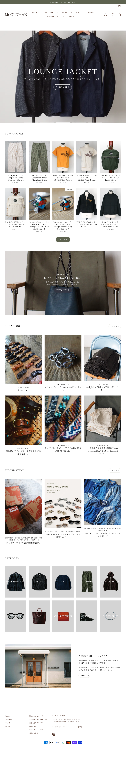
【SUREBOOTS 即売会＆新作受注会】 (23, 542)
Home (35, 12)
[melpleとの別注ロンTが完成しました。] (102, 358)
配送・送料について (36, 723)
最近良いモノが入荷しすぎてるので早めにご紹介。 (23, 452)
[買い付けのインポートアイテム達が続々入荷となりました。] (63, 418)
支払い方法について (36, 716)
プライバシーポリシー (36, 730)
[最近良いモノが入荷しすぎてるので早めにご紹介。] (23, 420)
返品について (33, 726)
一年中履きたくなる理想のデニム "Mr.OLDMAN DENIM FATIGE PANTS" (102, 451)
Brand (66, 12)
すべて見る (63, 239)
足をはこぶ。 (23, 390)
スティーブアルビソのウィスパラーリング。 (63, 388)
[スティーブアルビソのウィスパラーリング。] (63, 358)
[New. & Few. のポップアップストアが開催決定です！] (63, 503)
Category (49, 12)
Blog (91, 12)
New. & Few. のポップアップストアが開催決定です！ (63, 535)
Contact (73, 16)
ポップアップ (21, 540)
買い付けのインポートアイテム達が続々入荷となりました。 (63, 449)
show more (84, 675)
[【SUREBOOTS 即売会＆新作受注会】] (23, 506)
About (80, 12)
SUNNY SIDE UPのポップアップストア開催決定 (102, 535)
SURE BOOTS (36, 538)
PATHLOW (25, 538)
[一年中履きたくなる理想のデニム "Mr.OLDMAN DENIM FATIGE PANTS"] (102, 418)
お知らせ (12, 540)
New (47, 532)
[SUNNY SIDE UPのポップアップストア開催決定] (102, 502)
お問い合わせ (33, 733)
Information (55, 16)
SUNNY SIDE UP (91, 528)
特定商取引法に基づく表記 (38, 719)
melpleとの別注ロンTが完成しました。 (102, 388)
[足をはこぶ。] (23, 359)
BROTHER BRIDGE (12, 538)
